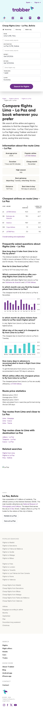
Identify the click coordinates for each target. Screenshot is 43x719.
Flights (5, 645)
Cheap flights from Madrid (11, 585)
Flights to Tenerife (8, 570)
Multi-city (28, 29)
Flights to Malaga (8, 555)
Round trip (8, 29)
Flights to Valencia (9, 580)
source (4, 492)
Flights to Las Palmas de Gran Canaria (16, 573)
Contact (5, 685)
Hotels (5, 652)
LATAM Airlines (30, 156)
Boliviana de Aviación (13, 282)
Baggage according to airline (12, 610)
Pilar (4, 619)
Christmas (6, 625)
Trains (5, 658)
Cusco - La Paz (8, 442)
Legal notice (6, 701)
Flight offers (7, 648)
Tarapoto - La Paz (9, 439)
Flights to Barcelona (9, 546)
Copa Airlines (10, 227)
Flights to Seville (8, 552)
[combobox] (21, 35)
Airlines (5, 606)
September (6, 616)
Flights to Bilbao (8, 558)
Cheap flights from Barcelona (12, 588)
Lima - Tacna (7, 423)
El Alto (12, 509)
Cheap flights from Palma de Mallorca (15, 598)
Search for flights (21, 86)
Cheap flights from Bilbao (11, 591)
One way (18, 29)
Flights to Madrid (8, 542)
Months (5, 613)
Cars (4, 655)
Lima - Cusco (7, 421)
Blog (4, 670)
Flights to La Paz (8, 455)
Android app (7, 673)
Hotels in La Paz (10, 516)
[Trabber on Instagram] (4, 706)
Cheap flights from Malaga (11, 595)
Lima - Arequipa (8, 418)
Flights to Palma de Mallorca (12, 549)
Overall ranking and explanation (13, 237)
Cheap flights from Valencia (12, 601)
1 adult (6, 73)
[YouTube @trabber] (15, 706)
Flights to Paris (7, 564)
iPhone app (6, 676)
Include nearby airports (11, 40)
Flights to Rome (8, 576)
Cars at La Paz (10, 521)
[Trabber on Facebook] (7, 706)
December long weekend (11, 622)
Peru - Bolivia (7, 458)
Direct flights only (10, 67)
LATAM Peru (10, 231)
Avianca (9, 223)
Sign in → (37, 2)
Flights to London (8, 567)
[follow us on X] (11, 706)
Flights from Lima (8, 453)
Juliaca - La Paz (8, 437)
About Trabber (8, 667)
